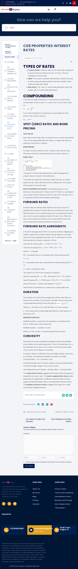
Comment (26, 433)
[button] (48, 9)
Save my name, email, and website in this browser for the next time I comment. (49, 462)
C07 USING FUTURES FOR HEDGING (35, 420)
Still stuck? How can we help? (36, 412)
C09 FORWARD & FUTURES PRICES (61, 420)
